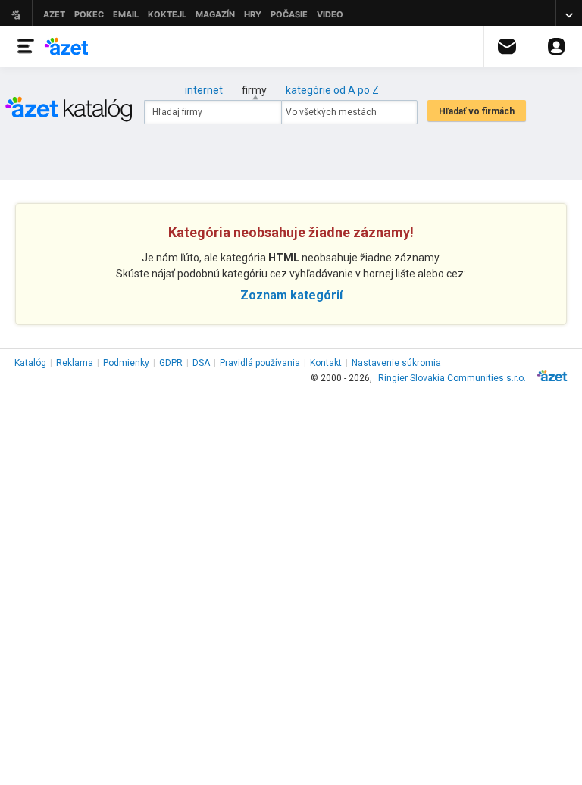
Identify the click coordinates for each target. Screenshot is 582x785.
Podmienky (126, 363)
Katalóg (30, 363)
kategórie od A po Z (332, 90)
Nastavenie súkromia (396, 363)
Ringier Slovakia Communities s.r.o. (452, 378)
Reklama (74, 363)
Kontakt (326, 363)
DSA (201, 363)
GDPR (171, 363)
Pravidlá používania (260, 363)
